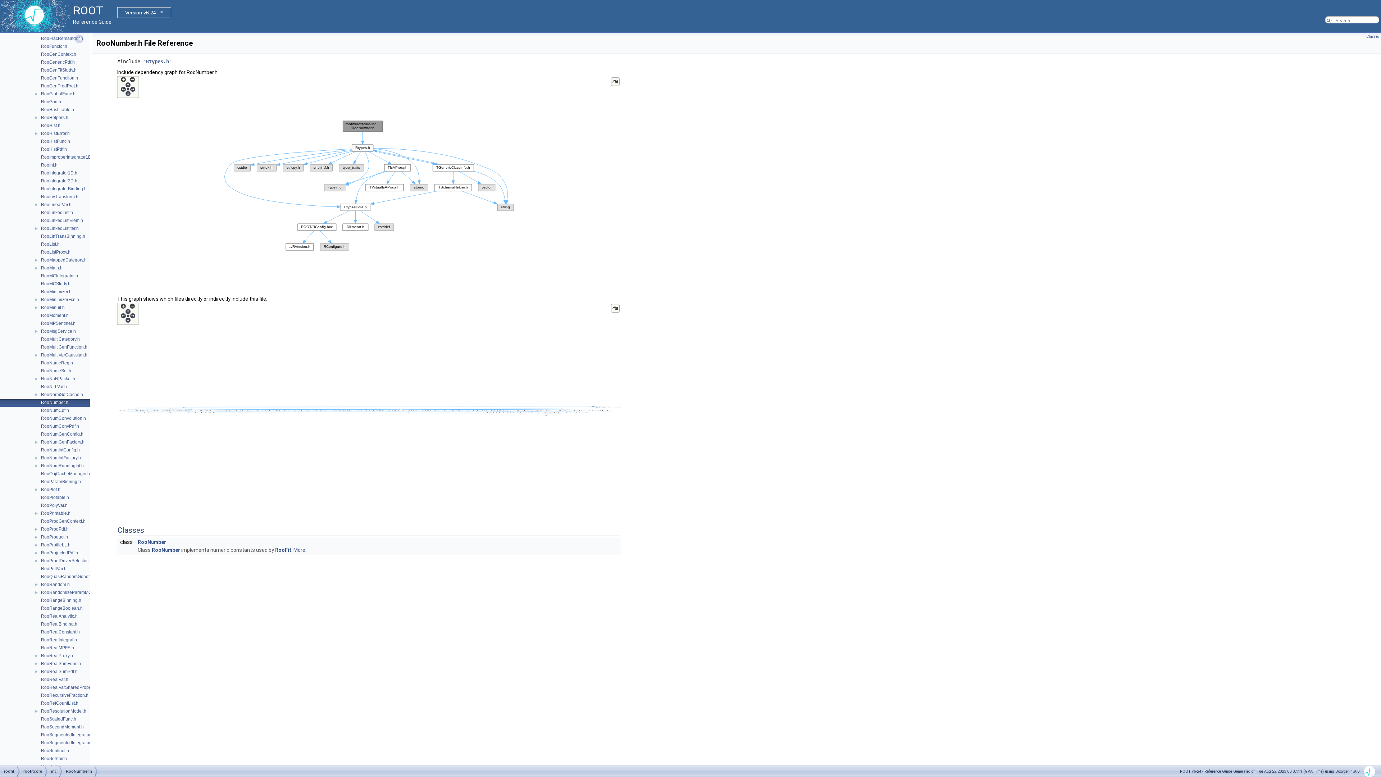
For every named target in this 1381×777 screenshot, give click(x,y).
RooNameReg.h (57, 362)
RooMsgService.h (58, 331)
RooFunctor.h (54, 46)
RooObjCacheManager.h (65, 473)
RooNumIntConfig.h (60, 450)
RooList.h (50, 244)
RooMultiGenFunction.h (64, 347)
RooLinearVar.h (56, 204)
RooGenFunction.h (59, 78)
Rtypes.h (157, 61)
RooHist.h (50, 125)
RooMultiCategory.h (60, 339)
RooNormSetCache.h (62, 394)
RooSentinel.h (55, 750)
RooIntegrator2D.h (59, 180)
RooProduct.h (54, 537)
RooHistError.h (55, 133)
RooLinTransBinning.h (63, 236)
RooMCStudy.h (55, 283)
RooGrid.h (51, 101)
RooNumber (152, 542)
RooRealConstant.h (60, 632)
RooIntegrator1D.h (59, 173)
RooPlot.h (50, 489)
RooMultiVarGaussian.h (64, 355)
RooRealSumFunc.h (61, 663)
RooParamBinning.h (61, 481)
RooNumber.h (54, 402)
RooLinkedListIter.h (60, 228)
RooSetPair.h (54, 758)
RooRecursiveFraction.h (64, 695)
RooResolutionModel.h (63, 711)
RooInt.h (49, 165)
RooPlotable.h (55, 497)
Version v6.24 (140, 12)
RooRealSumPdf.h (59, 671)
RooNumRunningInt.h (62, 465)
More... (301, 550)
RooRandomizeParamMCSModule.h (77, 592)
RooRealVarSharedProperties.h (72, 687)
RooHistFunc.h (55, 141)
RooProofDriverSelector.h (66, 560)
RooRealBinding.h (59, 624)
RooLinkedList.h (57, 212)
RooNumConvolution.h (63, 418)
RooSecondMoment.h (62, 727)
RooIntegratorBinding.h (64, 188)
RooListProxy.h (55, 252)
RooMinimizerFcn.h (60, 299)
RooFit (283, 550)
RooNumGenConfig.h (62, 434)
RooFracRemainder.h (62, 38)
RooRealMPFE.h (57, 647)
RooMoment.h (55, 315)
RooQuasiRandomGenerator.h (71, 576)
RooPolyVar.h (54, 505)
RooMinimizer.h (56, 291)
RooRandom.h (55, 584)
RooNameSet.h (56, 370)
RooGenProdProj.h (59, 85)
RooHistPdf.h (54, 149)
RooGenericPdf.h (58, 62)
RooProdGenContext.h (63, 521)
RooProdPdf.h (55, 529)
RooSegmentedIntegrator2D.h (70, 742)
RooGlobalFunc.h (58, 93)
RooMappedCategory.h (64, 260)
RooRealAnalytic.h (59, 616)
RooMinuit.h (53, 307)
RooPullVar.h (54, 568)
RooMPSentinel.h (58, 323)
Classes (1372, 36)
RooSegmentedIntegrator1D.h (70, 734)
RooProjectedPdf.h (59, 552)
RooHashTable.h (57, 109)
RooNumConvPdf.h (60, 426)
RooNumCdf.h (55, 410)
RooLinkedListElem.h (62, 220)
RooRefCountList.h (59, 703)
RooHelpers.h (54, 117)
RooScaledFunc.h (58, 719)
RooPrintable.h (55, 513)
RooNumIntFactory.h (61, 457)
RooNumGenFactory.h (63, 442)
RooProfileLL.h (55, 544)
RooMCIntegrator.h (59, 275)
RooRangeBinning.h (61, 600)
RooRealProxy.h (57, 655)
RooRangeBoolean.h (62, 608)
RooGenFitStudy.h (59, 70)
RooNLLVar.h (54, 386)
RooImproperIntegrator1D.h (68, 157)
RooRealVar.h (54, 679)
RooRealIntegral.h (59, 639)
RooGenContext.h (58, 54)
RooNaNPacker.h (58, 378)
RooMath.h (52, 268)
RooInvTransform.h (59, 196)
